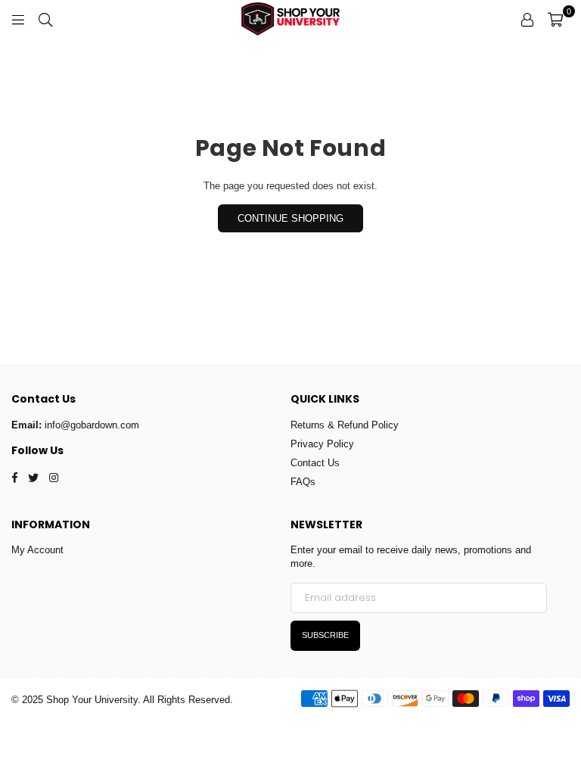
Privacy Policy (322, 444)
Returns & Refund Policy (344, 425)
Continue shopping (290, 218)
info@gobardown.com (92, 425)
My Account (37, 550)
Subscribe (325, 635)
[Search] (45, 19)
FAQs (302, 481)
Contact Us (315, 462)
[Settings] (527, 19)
